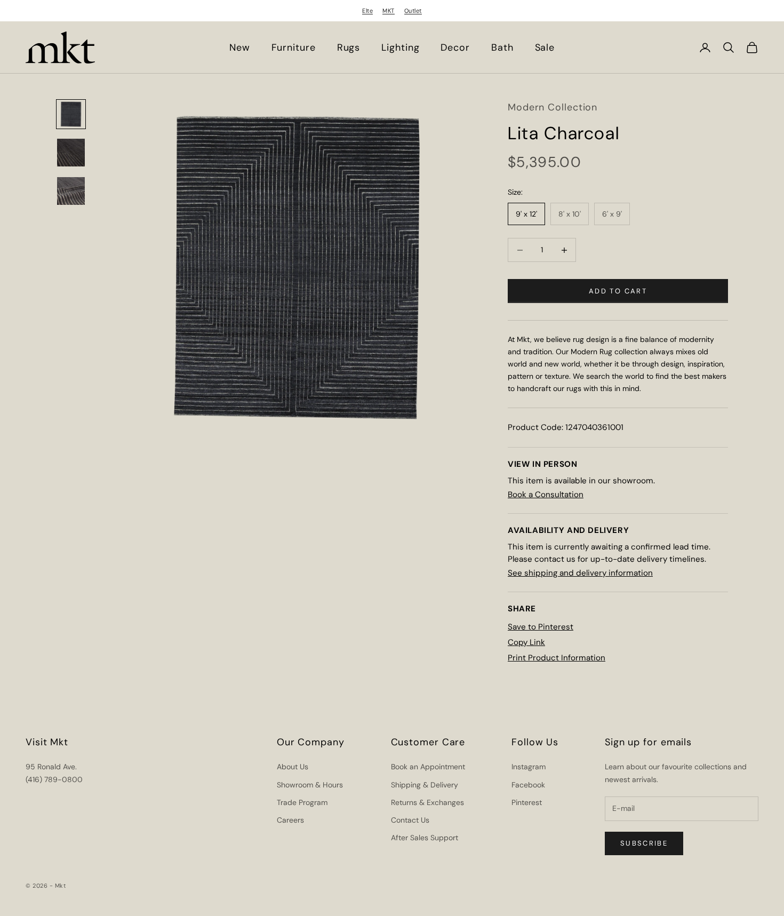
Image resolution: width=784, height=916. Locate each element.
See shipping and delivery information (580, 573)
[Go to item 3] (71, 191)
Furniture (293, 47)
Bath (502, 47)
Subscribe (644, 843)
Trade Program (302, 802)
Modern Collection (552, 107)
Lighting (400, 47)
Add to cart (618, 291)
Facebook (528, 785)
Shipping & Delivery (424, 785)
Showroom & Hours (310, 785)
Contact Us (410, 820)
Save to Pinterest (540, 627)
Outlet (413, 10)
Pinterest (526, 802)
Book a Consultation (545, 494)
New (239, 47)
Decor (455, 47)
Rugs (349, 47)
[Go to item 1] (71, 114)
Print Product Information (556, 657)
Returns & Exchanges (427, 802)
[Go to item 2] (71, 153)
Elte (367, 10)
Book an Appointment (428, 766)
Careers (290, 820)
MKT (388, 10)
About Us (292, 766)
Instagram (528, 766)
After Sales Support (424, 837)
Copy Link (526, 642)
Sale (545, 47)
